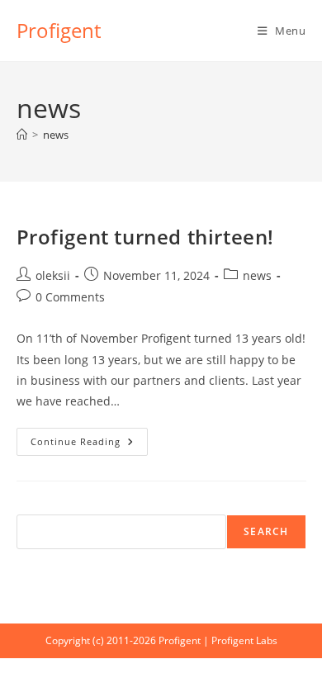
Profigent (59, 30)
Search (266, 531)
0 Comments (70, 297)
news (56, 134)
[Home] (22, 134)
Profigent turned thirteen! (146, 236)
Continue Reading (89, 445)
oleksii (53, 275)
